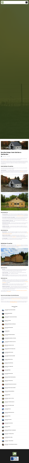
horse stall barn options (20, 215)
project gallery (9, 291)
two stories (21, 171)
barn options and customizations (16, 298)
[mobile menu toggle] (27, 2)
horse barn (4, 159)
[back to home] (2, 2)
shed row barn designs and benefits (22, 290)
